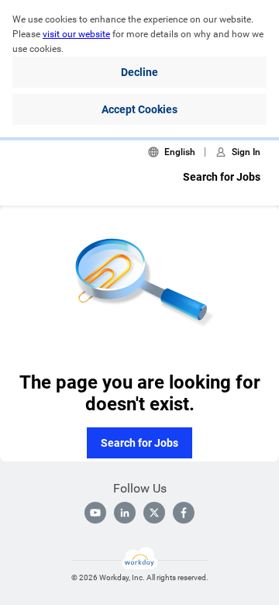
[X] (154, 513)
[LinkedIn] (125, 513)
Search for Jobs (221, 177)
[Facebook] (184, 513)
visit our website (76, 34)
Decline (139, 72)
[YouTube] (95, 513)
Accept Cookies (139, 109)
